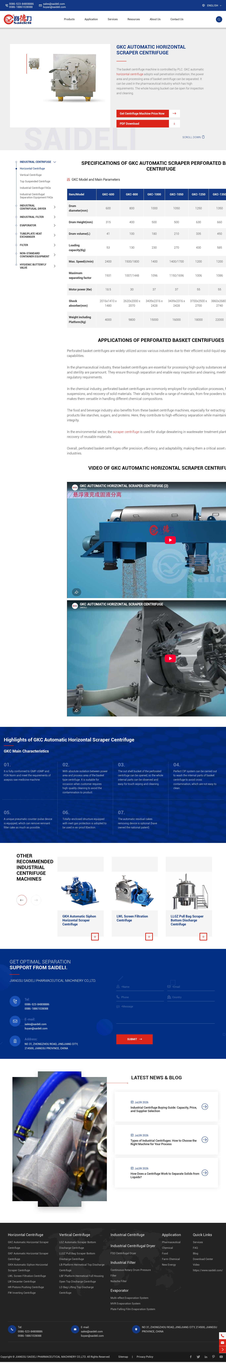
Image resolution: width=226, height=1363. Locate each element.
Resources (134, 19)
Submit (134, 1039)
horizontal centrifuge (129, 74)
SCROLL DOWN (193, 137)
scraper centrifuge (126, 432)
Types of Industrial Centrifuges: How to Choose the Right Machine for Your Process (164, 1142)
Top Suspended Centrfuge (35, 181)
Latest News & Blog (156, 1077)
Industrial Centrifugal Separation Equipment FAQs (36, 196)
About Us (155, 19)
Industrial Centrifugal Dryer (33, 207)
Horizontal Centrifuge (32, 168)
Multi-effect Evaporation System (129, 1298)
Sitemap (123, 1356)
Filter (24, 245)
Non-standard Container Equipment (34, 255)
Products (69, 19)
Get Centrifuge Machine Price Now (148, 113)
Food (165, 1253)
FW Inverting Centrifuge (22, 1292)
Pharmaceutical (171, 1242)
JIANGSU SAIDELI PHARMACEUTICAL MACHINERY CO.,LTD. (50, 1356)
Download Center (203, 1259)
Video (196, 1264)
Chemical (167, 1247)
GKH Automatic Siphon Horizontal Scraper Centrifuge (79, 920)
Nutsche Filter (119, 1281)
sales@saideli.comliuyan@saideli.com (54, 5)
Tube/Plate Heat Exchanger (31, 235)
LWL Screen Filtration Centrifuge (132, 918)
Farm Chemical (171, 1259)
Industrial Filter (32, 217)
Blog (195, 1253)
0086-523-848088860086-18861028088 (21, 5)
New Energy (169, 1264)
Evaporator (28, 225)
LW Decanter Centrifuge (22, 1281)
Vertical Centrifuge (31, 175)
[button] (22, 900)
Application (91, 19)
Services (113, 19)
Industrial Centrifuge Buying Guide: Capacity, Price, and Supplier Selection (164, 1109)
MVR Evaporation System (125, 1303)
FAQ (195, 1247)
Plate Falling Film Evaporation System (133, 1309)
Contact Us (176, 19)
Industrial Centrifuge (35, 161)
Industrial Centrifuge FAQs (35, 187)
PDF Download (148, 123)
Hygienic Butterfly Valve (33, 266)
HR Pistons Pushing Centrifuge (26, 1287)
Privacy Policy (145, 1356)
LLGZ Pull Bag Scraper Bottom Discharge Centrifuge (187, 920)
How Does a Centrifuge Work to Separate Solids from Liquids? (165, 1175)
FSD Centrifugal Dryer (123, 1253)
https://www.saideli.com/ (208, 1270)
